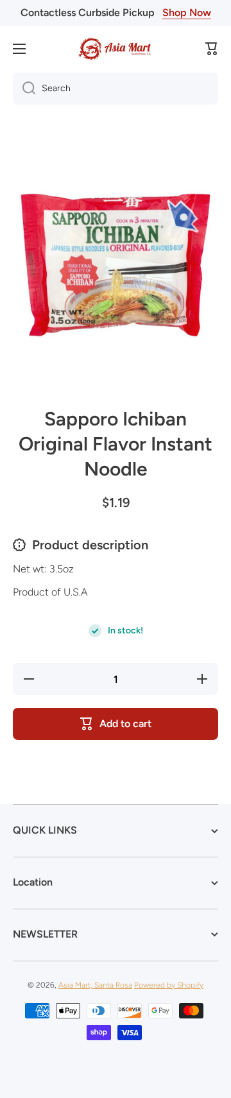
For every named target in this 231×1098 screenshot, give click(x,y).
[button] (211, 48)
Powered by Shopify (168, 985)
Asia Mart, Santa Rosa (95, 985)
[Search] (24, 89)
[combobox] (115, 89)
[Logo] (115, 49)
